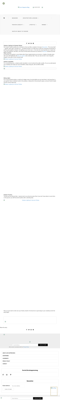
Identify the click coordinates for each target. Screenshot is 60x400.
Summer (45, 51)
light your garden (21, 55)
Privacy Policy (26, 347)
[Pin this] (33, 43)
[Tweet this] (28, 43)
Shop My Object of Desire (20, 31)
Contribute (5, 358)
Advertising (6, 355)
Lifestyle (32, 24)
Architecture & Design (30, 18)
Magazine (15, 18)
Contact (5, 363)
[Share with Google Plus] (31, 43)
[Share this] (26, 43)
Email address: (6, 385)
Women (44, 24)
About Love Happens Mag (9, 353)
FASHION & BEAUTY (17, 24)
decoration (45, 47)
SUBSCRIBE (37, 7)
